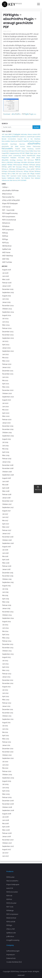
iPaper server (33, 153)
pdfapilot (4, 164)
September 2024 (8, 312)
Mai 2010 (5, 768)
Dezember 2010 (7, 748)
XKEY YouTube (7, 262)
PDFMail (31, 167)
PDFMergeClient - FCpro (23, 169)
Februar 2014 (6, 641)
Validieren (37, 178)
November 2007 (8, 840)
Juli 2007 (5, 853)
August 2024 (6, 315)
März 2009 (6, 794)
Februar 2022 (6, 364)
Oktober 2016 (7, 540)
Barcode (4, 139)
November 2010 (7, 752)
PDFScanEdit (11, 171)
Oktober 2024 (7, 309)
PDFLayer (25, 167)
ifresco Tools (37, 151)
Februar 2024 (6, 328)
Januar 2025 (6, 302)
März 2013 (5, 670)
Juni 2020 (5, 406)
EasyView (22, 144)
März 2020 (5, 416)
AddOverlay (24, 134)
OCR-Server (6, 207)
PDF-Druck (31, 160)
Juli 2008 (5, 817)
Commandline (12, 139)
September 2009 (8, 778)
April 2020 (5, 413)
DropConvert (14, 141)
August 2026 (6, 270)
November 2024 (8, 305)
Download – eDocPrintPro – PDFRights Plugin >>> (19, 114)
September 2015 (8, 582)
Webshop (38, 489)
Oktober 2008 (7, 807)
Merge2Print (5, 157)
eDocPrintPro (34, 143)
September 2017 (8, 507)
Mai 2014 (5, 631)
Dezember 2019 (7, 426)
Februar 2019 (6, 458)
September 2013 (8, 654)
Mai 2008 (5, 823)
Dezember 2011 (7, 709)
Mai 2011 (5, 732)
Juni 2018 (5, 481)
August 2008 (6, 814)
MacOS (24, 155)
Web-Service (13, 180)
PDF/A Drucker (11, 903)
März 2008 (6, 830)
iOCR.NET (22, 153)
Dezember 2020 (7, 390)
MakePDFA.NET (31, 155)
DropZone (37, 141)
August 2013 (6, 657)
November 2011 (7, 713)
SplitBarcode (10, 178)
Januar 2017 (6, 533)
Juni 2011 (5, 729)
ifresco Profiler (29, 151)
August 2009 (6, 781)
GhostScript (5, 151)
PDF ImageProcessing (9, 213)
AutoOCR (15, 136)
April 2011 (5, 735)
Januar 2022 (6, 367)
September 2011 (7, 719)
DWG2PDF (5, 144)
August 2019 (6, 439)
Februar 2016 (6, 566)
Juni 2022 (5, 354)
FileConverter (36, 146)
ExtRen (29, 146)
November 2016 (7, 537)
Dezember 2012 (7, 680)
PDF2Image (17, 162)
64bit (6, 134)
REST (8, 176)
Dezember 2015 (7, 573)
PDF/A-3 (4, 162)
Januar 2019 (6, 462)
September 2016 (8, 543)
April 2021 (5, 384)
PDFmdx (37, 167)
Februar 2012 (6, 703)
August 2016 (6, 546)
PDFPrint (37, 169)
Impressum (10, 955)
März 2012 (5, 699)
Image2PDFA (5, 153)
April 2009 (5, 791)
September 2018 (8, 475)
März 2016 (5, 563)
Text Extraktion (25, 178)
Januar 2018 (6, 498)
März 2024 (5, 325)
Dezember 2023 (7, 331)
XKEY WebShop (7, 256)
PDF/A (37, 160)
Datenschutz (11, 958)
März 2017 (5, 527)
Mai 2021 (5, 380)
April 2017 (5, 524)
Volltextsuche (5, 180)
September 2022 (8, 351)
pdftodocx (10, 936)
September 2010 (8, 758)
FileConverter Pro (8, 197)
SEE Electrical (6, 246)
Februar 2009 (7, 797)
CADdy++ (5, 187)
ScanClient (13, 176)
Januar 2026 (6, 286)
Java (39, 153)
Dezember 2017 (7, 501)
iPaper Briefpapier (12, 884)
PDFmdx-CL (5, 169)
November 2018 (7, 468)
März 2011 (5, 739)
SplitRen (17, 178)
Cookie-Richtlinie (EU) (14, 962)
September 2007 (8, 846)
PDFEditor (25, 164)
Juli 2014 (5, 625)
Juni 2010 (5, 765)
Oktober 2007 (7, 843)
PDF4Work (5, 226)
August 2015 (6, 585)
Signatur (4, 178)
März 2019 (5, 455)
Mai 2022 (5, 357)
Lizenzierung (17, 155)
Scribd (19, 176)
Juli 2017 (5, 514)
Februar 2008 (7, 833)
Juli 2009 (5, 784)
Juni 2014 (5, 628)
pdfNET (33, 169)
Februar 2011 (6, 742)
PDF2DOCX (10, 162)
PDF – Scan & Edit (8, 210)
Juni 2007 (5, 856)
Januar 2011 (6, 745)
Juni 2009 (5, 787)
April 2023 (5, 344)
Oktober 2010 (7, 755)
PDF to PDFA (11, 173)
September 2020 (8, 397)
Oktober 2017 (7, 504)
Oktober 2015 (7, 579)
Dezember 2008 (8, 800)
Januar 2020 (6, 423)
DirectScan (37, 139)
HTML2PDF (17, 151)
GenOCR (37, 148)
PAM (25, 160)
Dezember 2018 (7, 465)
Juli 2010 (5, 761)
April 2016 (5, 559)
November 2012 (7, 683)
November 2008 (8, 804)
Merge (38, 155)
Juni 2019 (5, 445)
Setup (38, 176)
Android (35, 134)
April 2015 (5, 599)
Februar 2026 (6, 283)
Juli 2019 (5, 442)
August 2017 (6, 511)
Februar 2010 (6, 771)
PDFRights (5, 171)
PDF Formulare (17, 167)
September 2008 (8, 810)
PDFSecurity (19, 171)
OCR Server (36, 157)
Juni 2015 (5, 592)
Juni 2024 (5, 322)
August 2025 (6, 296)
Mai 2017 (5, 520)
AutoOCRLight (31, 136)
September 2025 (8, 292)
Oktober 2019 (7, 432)
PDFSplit (31, 171)
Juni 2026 (5, 276)
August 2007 (6, 849)
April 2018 (5, 488)
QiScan (4, 176)
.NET (3, 134)
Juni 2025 (5, 299)
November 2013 (7, 647)
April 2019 (5, 452)
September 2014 (8, 618)
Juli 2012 (5, 690)
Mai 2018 (5, 484)
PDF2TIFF (37, 162)
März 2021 (5, 387)
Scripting (24, 176)
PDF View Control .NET (23, 173)
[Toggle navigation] (37, 4)
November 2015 (7, 576)
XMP (18, 180)
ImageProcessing (12, 940)
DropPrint (31, 141)
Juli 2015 (5, 589)
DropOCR (20, 141)
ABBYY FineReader (14, 134)
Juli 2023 (5, 341)
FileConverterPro (7, 148)
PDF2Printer (31, 162)
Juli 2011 (5, 726)
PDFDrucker (10, 877)
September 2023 (8, 338)
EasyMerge (13, 144)
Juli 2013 (5, 660)
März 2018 (5, 491)
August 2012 (6, 686)
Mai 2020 (5, 410)
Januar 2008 (6, 836)
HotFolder (11, 151)
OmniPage (12, 160)
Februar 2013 (6, 674)
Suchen (36, 127)
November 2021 (7, 374)
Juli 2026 (5, 273)
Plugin (32, 173)
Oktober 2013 (7, 651)
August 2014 (6, 621)
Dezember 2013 (7, 644)
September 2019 (8, 436)
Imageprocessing (14, 153)
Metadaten (13, 157)
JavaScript (4, 155)
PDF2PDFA (24, 162)
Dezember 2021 (7, 371)
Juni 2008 (5, 820)
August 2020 (6, 400)
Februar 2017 (6, 530)
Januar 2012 (6, 706)
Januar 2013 (6, 677)
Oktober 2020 (7, 393)
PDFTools (4, 173)
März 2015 (5, 602)
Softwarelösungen (13, 951)
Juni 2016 (5, 553)
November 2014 (7, 612)
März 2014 (5, 638)
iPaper (27, 153)
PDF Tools (9, 907)
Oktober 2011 (6, 716)
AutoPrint (37, 136)
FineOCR (17, 148)
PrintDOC (37, 173)
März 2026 (5, 279)
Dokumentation (6, 141)
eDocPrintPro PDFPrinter (10, 190)
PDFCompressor (17, 164)
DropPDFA (26, 141)
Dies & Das (28, 139)
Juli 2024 (5, 318)
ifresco (23, 151)
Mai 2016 (5, 556)
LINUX (10, 155)
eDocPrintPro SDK (7, 146)
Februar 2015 (6, 605)
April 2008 (5, 827)
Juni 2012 (5, 693)
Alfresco (30, 134)
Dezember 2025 (7, 289)
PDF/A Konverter (12, 892)
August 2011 (6, 722)
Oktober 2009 (7, 774)
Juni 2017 (5, 517)
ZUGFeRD (23, 180)
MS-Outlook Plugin (24, 157)
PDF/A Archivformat (9, 220)
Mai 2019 (5, 449)
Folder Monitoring (27, 148)
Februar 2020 (6, 419)
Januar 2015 (6, 608)
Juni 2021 (5, 377)
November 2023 (7, 335)
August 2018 (6, 478)
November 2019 (7, 429)
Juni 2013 (5, 664)
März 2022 (5, 361)
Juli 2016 (5, 550)
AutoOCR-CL (22, 136)
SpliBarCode (6, 249)
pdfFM (10, 167)
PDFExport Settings (34, 164)
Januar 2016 (6, 569)
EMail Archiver (20, 146)
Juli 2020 (5, 403)
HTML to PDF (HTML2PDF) (11, 200)
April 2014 (5, 634)
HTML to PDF (10, 929)
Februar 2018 (6, 494)
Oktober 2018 (7, 472)
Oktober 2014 (7, 615)
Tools (32, 178)
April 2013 (5, 667)
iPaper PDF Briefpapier (10, 203)
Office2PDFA (5, 160)
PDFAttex (9, 164)
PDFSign (26, 171)
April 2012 (5, 696)
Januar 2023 (6, 348)
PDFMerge (12, 169)
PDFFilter (4, 167)
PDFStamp (37, 171)
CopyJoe (20, 139)
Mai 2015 (5, 595)
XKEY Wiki (5, 259)
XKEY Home (6, 252)
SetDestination (32, 176)
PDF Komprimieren (8, 216)
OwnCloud (20, 160)
